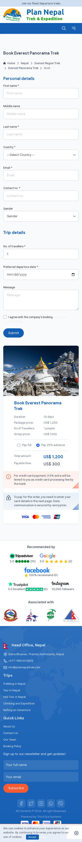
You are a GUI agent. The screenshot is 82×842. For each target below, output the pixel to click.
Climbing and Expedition (19, 703)
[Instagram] (41, 803)
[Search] (64, 28)
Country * (9, 147)
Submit (13, 333)
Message (9, 287)
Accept (32, 836)
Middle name (11, 106)
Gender (8, 208)
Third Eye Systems (49, 817)
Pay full (26, 445)
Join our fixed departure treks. (41, 3)
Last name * (11, 127)
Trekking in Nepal (14, 684)
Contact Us (10, 733)
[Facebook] (21, 803)
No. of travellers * (14, 246)
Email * (7, 168)
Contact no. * (11, 188)
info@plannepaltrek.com (24, 667)
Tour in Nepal (11, 690)
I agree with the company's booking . (37, 319)
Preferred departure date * (20, 267)
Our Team (9, 739)
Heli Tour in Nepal (14, 697)
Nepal (25, 63)
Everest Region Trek (47, 63)
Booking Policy (12, 746)
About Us (9, 726)
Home (11, 63)
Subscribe (16, 788)
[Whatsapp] (51, 803)
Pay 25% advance (53, 445)
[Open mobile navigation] (74, 28)
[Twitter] (31, 803)
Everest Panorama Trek (23, 68)
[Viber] (61, 803)
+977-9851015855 (20, 661)
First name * (11, 86)
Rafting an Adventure (17, 710)
